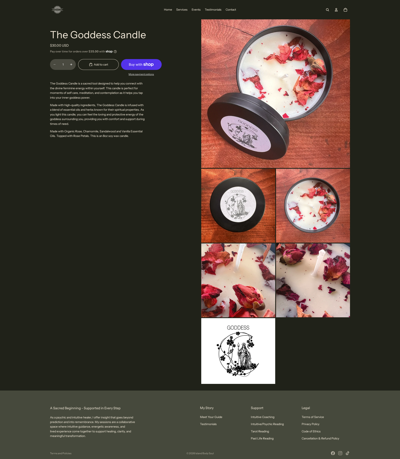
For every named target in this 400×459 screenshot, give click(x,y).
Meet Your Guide (211, 417)
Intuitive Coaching (262, 417)
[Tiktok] (347, 453)
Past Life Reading (262, 438)
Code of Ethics (311, 431)
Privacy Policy (310, 424)
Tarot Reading (260, 431)
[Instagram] (340, 453)
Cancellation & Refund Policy (320, 438)
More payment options (141, 74)
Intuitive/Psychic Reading (267, 424)
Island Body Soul (204, 453)
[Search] (327, 9)
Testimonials (208, 424)
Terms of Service (313, 417)
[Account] (336, 9)
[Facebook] (332, 453)
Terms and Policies (60, 453)
